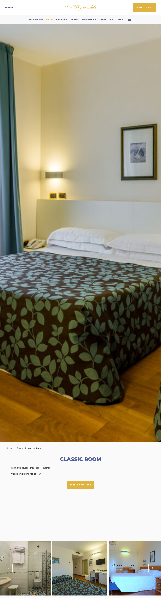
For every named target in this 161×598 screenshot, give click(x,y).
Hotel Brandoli (36, 19)
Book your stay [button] (144, 7)
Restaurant (61, 19)
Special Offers (106, 19)
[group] (80, 233)
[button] (9, 8)
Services (74, 19)
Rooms (49, 19)
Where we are (89, 19)
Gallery (120, 19)
